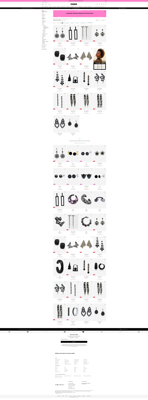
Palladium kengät (67, 360)
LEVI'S (65, 368)
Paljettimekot (85, 361)
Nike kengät (56, 361)
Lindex (84, 370)
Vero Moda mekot (76, 361)
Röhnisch (85, 371)
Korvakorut (62, 18)
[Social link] (57, 384)
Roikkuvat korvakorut (67, 18)
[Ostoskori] (105, 4)
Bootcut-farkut (85, 360)
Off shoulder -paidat (76, 359)
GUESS (56, 370)
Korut (59, 18)
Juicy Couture (85, 368)
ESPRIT (84, 369)
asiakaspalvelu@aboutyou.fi (68, 345)
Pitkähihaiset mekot (67, 361)
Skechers (56, 367)
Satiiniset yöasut (57, 360)
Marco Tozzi (75, 367)
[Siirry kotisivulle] (59, 382)
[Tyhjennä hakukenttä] (105, 6)
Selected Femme (57, 371)
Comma (75, 370)
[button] (98, 20)
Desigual (75, 368)
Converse (56, 368)
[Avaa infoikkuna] (105, 0)
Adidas (75, 371)
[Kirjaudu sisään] (99, 4)
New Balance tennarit (57, 359)
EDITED (75, 369)
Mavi (65, 367)
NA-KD (65, 371)
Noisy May (66, 369)
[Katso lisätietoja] (60, 46)
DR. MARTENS (66, 370)
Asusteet (57, 18)
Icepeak (84, 367)
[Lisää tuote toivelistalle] (78, 25)
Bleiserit (66, 359)
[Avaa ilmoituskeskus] (101, 4)
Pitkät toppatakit (76, 360)
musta (71, 18)
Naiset (54, 18)
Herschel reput (85, 359)
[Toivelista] (103, 4)
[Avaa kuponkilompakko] (97, 4)
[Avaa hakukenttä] (95, 6)
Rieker (56, 369)
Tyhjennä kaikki (90, 22)
